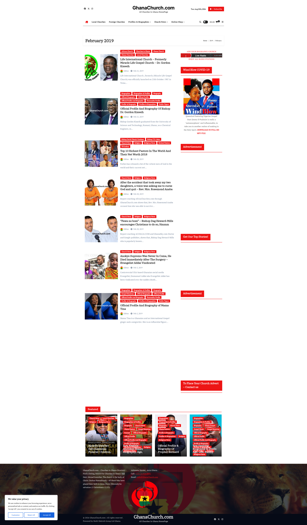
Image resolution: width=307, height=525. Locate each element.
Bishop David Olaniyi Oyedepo (132, 139)
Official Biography (128, 97)
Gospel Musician (127, 294)
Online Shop (177, 22)
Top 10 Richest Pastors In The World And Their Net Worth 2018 (145, 152)
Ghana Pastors (129, 429)
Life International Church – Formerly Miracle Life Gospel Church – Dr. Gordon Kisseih (145, 62)
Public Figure (164, 104)
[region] (31, 507)
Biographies (125, 93)
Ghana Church (158, 51)
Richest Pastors (164, 143)
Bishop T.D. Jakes (153, 139)
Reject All (31, 515)
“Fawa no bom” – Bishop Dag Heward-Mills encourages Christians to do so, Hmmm (146, 222)
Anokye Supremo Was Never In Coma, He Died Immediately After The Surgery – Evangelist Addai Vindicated (145, 259)
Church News (160, 22)
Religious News (149, 143)
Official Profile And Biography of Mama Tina (144, 307)
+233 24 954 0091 (143, 473)
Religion (138, 143)
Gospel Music (199, 429)
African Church (127, 51)
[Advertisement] (202, 191)
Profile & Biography (128, 104)
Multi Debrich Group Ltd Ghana (106, 521)
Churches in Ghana (143, 51)
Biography (157, 93)
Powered (86, 521)
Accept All (47, 515)
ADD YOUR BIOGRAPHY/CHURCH (201, 51)
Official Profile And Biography (132, 100)
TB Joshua (125, 146)
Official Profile (143, 97)
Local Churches (98, 22)
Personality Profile (153, 100)
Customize (16, 515)
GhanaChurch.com (153, 8)
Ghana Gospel (210, 425)
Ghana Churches (127, 55)
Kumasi (127, 433)
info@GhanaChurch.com (147, 477)
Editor (126, 71)
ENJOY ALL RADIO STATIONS (201, 59)
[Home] (87, 22)
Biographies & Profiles (142, 93)
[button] (222, 22)
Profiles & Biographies (139, 22)
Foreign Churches (117, 22)
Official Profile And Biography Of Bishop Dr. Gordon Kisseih (145, 110)
